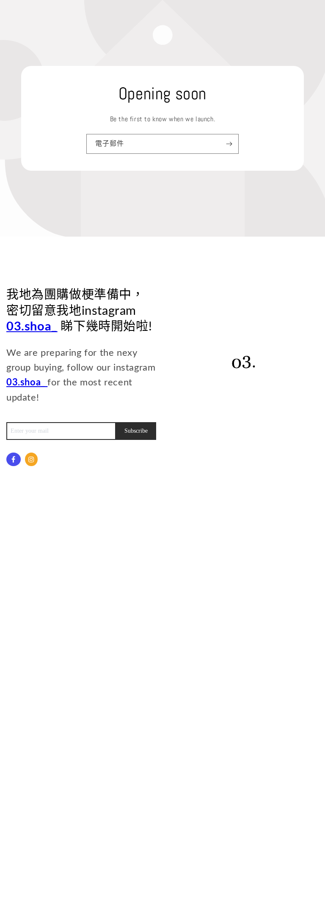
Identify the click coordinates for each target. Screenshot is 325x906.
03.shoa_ (32, 327)
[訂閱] (229, 144)
